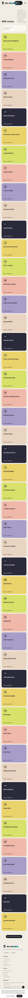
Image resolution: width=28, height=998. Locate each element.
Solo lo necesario (11, 996)
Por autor (5, 963)
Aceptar (19, 996)
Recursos (5, 974)
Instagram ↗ (6, 952)
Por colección (6, 961)
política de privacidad (20, 993)
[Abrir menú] (25, 3)
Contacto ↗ (13, 952)
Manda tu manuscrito (18, 3)
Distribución (5, 972)
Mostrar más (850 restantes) (14, 936)
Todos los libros (6, 958)
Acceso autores (6, 977)
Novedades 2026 (7, 965)
